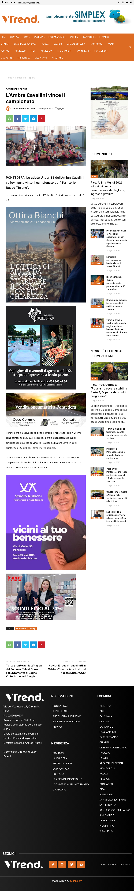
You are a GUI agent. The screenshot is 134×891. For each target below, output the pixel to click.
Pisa (94, 176)
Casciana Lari (108, 731)
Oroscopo (59, 789)
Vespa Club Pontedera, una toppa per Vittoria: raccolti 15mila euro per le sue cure (116, 475)
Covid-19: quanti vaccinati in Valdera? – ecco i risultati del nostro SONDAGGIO (67, 669)
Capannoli (106, 726)
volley (32, 628)
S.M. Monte (106, 815)
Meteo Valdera (63, 763)
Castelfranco (108, 737)
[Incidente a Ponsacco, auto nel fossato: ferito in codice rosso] (97, 452)
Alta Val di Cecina (111, 763)
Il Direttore (61, 711)
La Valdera (60, 758)
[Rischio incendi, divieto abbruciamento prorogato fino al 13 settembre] (97, 280)
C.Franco (96, 518)
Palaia (103, 773)
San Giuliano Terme (112, 799)
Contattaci (60, 705)
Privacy (57, 726)
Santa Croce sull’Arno (114, 810)
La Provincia (61, 768)
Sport (32, 77)
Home (9, 77)
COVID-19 (58, 753)
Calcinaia (105, 716)
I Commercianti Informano (71, 784)
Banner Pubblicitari (66, 721)
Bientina (105, 705)
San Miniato (107, 804)
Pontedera (20, 77)
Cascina (104, 721)
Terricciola (107, 820)
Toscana (96, 263)
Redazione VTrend (24, 108)
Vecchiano (106, 830)
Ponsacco (106, 784)
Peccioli (104, 778)
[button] (129, 47)
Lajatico (104, 758)
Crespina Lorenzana (113, 747)
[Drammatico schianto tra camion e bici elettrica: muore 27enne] (97, 303)
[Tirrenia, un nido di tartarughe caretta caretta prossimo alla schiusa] (97, 432)
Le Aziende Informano (67, 779)
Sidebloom (76, 880)
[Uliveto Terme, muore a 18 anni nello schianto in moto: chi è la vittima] (97, 495)
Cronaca (96, 326)
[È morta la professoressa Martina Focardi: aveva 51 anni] (97, 260)
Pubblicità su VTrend (67, 716)
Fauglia (104, 752)
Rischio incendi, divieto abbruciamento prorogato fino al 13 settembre (115, 283)
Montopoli (107, 768)
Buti (102, 711)
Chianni (104, 742)
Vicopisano (106, 825)
